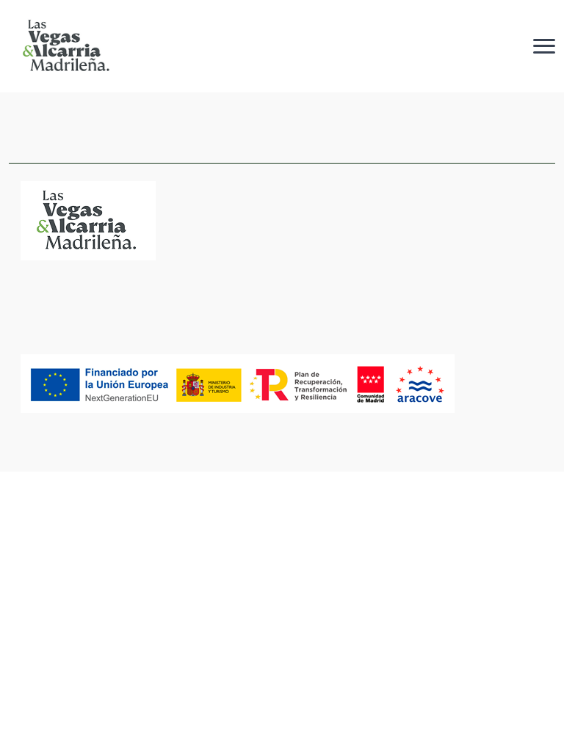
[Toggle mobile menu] (544, 46)
